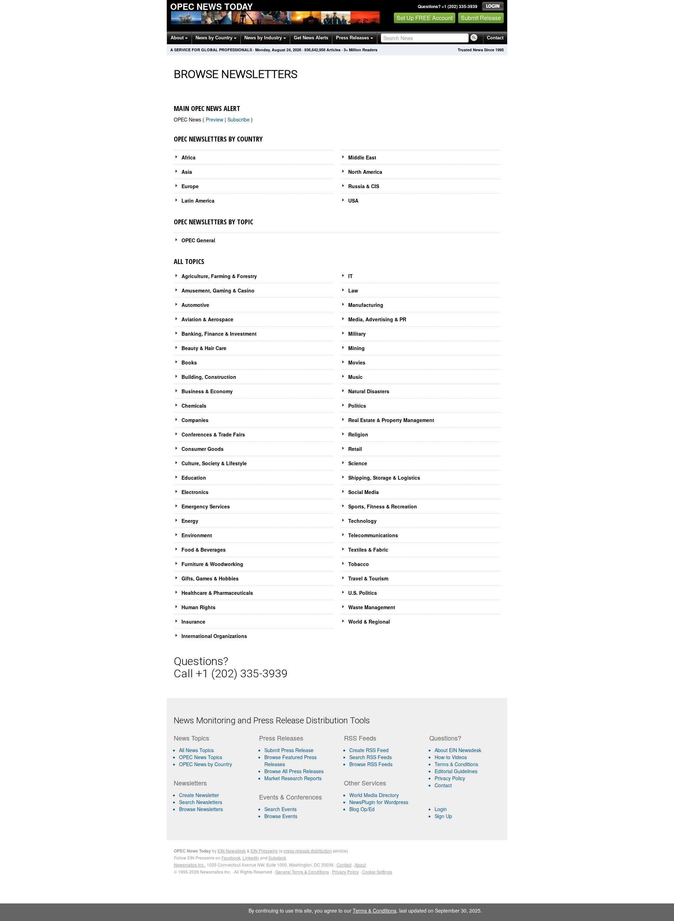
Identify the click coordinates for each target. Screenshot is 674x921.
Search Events (280, 809)
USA (353, 200)
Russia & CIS (363, 186)
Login (441, 809)
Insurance (193, 621)
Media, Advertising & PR (377, 319)
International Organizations (214, 635)
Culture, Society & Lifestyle (214, 463)
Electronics (195, 491)
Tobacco (358, 563)
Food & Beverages (203, 549)
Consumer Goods (202, 448)
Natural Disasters (368, 391)
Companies (195, 419)
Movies (356, 362)
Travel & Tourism (368, 578)
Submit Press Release (288, 750)
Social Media (363, 491)
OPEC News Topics (200, 757)
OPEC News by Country (205, 764)
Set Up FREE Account (424, 18)
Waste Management (371, 607)
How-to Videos (451, 757)
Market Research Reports (293, 778)
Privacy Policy (450, 778)
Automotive (195, 304)
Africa (188, 157)
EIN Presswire (264, 851)
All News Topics (196, 750)
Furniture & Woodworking (212, 563)
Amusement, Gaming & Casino (218, 290)
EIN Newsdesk (232, 851)
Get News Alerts (311, 37)
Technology (362, 520)
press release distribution (308, 851)
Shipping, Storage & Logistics (384, 477)
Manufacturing (365, 304)
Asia (186, 171)
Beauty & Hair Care (203, 347)
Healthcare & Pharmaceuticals (217, 592)
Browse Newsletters (201, 809)
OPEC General (198, 240)
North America (365, 171)
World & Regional (369, 621)
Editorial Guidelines (456, 771)
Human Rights (198, 607)
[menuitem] (213, 757)
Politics (357, 405)
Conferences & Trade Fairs (213, 434)
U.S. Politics (362, 592)
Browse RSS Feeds (370, 764)
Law (353, 290)
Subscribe (239, 119)
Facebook (231, 858)
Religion (358, 434)
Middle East (362, 157)
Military (357, 333)
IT (350, 275)
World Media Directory (374, 794)
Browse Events (280, 816)
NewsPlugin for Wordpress (378, 801)
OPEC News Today (211, 6)
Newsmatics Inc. (189, 865)
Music (355, 376)
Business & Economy (207, 391)
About (178, 37)
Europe (190, 186)
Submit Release (481, 18)
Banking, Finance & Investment (219, 333)
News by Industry (263, 37)
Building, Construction (208, 376)
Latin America (197, 200)
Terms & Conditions (456, 764)
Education (193, 477)
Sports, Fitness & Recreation (382, 506)
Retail (355, 448)
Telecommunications (373, 535)
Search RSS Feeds (370, 757)
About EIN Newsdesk (458, 750)
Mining (356, 347)
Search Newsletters (200, 801)
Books (189, 362)
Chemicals (193, 405)
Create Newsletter (199, 794)
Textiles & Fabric (368, 549)
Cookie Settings (377, 872)
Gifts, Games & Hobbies (210, 578)
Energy (189, 520)
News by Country (215, 37)
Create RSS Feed (369, 750)
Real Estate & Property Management (391, 419)
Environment (196, 535)
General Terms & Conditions (302, 872)
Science (357, 463)
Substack (277, 858)
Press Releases (353, 37)
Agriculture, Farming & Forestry (219, 275)
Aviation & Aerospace (207, 319)
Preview (215, 119)
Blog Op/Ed (362, 809)
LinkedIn (251, 858)
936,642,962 (314, 49)
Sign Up (443, 816)
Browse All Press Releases (294, 771)
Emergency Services (205, 506)
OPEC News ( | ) (213, 119)
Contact (495, 37)
